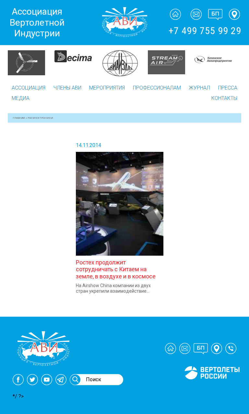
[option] (31, 62)
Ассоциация (28, 88)
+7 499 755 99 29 (205, 30)
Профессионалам (157, 88)
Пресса (227, 88)
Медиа (21, 98)
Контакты (224, 98)
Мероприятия (107, 88)
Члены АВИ (67, 88)
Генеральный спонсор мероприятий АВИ (211, 387)
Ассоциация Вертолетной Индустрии (37, 22)
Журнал (199, 88)
